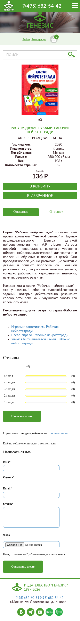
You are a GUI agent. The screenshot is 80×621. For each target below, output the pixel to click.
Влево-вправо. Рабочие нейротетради (39, 335)
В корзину (40, 186)
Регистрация (39, 39)
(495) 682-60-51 (27, 597)
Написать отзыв (22, 416)
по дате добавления (34, 433)
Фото (6, 535)
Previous (28, 91)
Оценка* (8, 477)
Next (52, 87)
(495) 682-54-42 (51, 597)
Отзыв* (8, 503)
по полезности (59, 433)
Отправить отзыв (23, 566)
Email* (7, 488)
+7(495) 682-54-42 (40, 6)
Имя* (6, 462)
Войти (26, 39)
